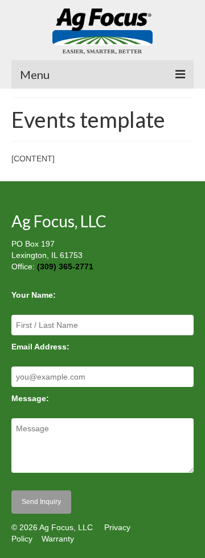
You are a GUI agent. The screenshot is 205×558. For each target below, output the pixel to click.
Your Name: (33, 294)
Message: (30, 398)
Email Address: (40, 346)
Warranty (58, 538)
